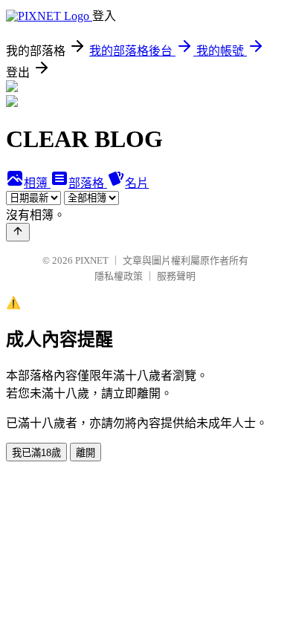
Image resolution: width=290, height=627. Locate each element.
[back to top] (18, 232)
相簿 (37, 183)
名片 (137, 183)
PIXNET (92, 260)
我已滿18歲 (36, 452)
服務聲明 (176, 276)
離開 (85, 452)
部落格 (87, 183)
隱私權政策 (118, 276)
